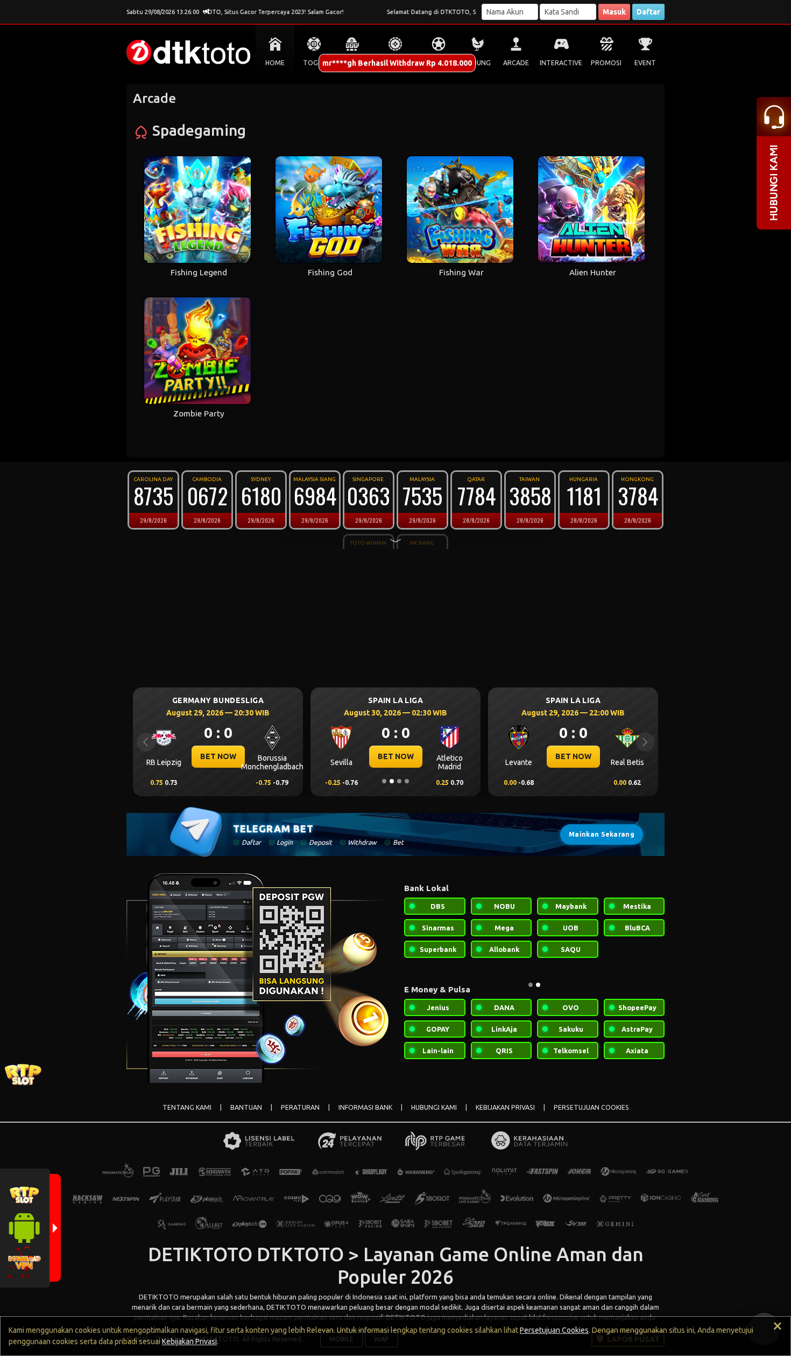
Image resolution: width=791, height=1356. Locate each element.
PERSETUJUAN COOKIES (591, 1107)
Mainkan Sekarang (601, 834)
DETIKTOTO (159, 1297)
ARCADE (516, 62)
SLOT (352, 62)
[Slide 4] (407, 781)
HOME (275, 62)
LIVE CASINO (395, 62)
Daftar (648, 12)
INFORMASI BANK (365, 1107)
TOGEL (314, 62)
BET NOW (274, 756)
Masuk (614, 12)
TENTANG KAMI (187, 1107)
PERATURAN (300, 1107)
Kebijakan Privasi (189, 1341)
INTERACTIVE (561, 62)
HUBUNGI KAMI (434, 1107)
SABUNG (477, 62)
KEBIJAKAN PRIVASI (505, 1107)
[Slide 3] (399, 781)
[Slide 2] (392, 781)
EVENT (645, 62)
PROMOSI (606, 62)
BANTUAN (246, 1107)
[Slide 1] (384, 781)
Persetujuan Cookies (554, 1330)
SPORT (438, 62)
